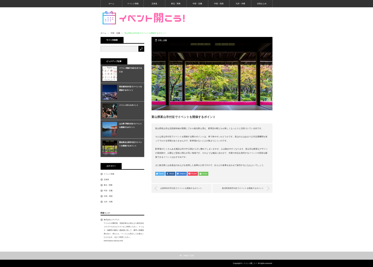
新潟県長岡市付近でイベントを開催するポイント (243, 188)
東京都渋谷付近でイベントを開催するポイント (130, 88)
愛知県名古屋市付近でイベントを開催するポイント (130, 144)
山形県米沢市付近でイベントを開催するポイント (181, 188)
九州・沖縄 (240, 3)
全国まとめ (261, 3)
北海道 (154, 3)
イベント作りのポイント (128, 105)
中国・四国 (219, 3)
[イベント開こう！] (144, 17)
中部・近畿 (197, 3)
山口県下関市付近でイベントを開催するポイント (130, 125)
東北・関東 (176, 3)
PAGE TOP (189, 255)
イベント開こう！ (250, 263)
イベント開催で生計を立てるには (130, 70)
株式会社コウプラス (111, 220)
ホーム (111, 3)
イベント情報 (133, 3)
